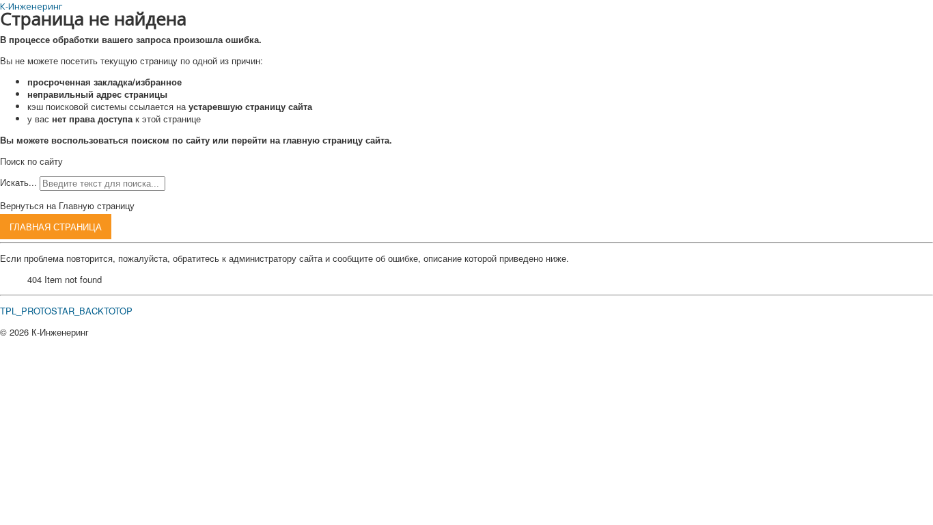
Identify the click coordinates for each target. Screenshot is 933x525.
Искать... (18, 182)
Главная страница (56, 226)
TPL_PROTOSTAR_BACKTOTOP (66, 310)
